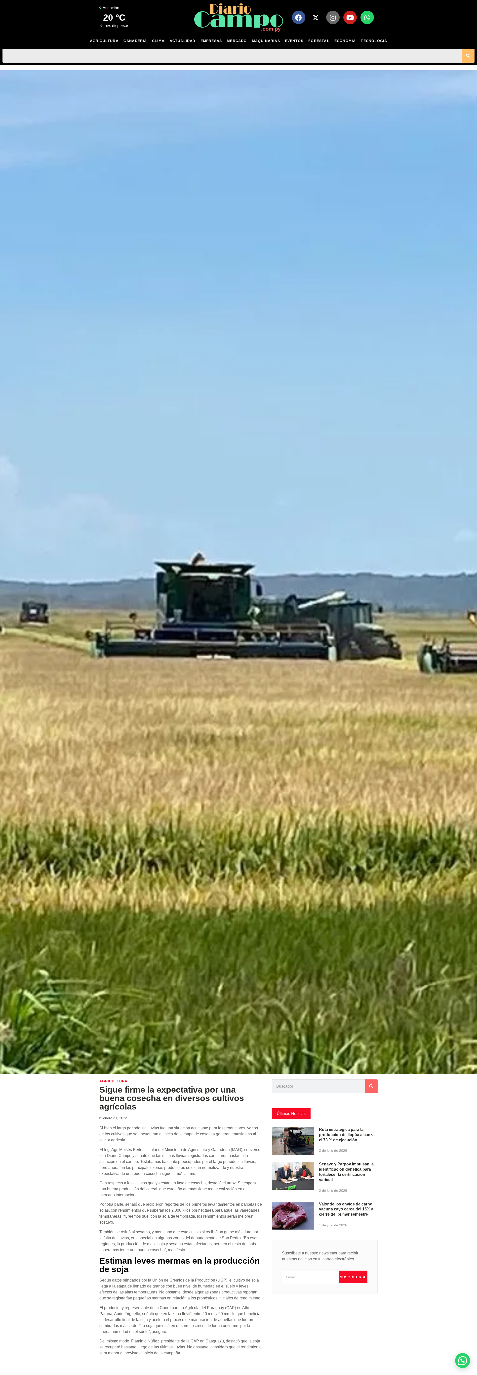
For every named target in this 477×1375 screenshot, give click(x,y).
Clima (158, 41)
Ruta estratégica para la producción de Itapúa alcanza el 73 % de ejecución (347, 1134)
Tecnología (374, 41)
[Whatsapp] (367, 17)
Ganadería (135, 41)
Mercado (237, 41)
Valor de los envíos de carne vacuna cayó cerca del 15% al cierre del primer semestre (346, 1209)
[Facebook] (298, 17)
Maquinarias (266, 41)
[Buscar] (468, 56)
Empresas (211, 41)
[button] (462, 1360)
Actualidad (183, 41)
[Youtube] (350, 17)
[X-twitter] (315, 17)
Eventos (294, 41)
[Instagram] (333, 17)
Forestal (318, 41)
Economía (345, 41)
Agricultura (104, 41)
